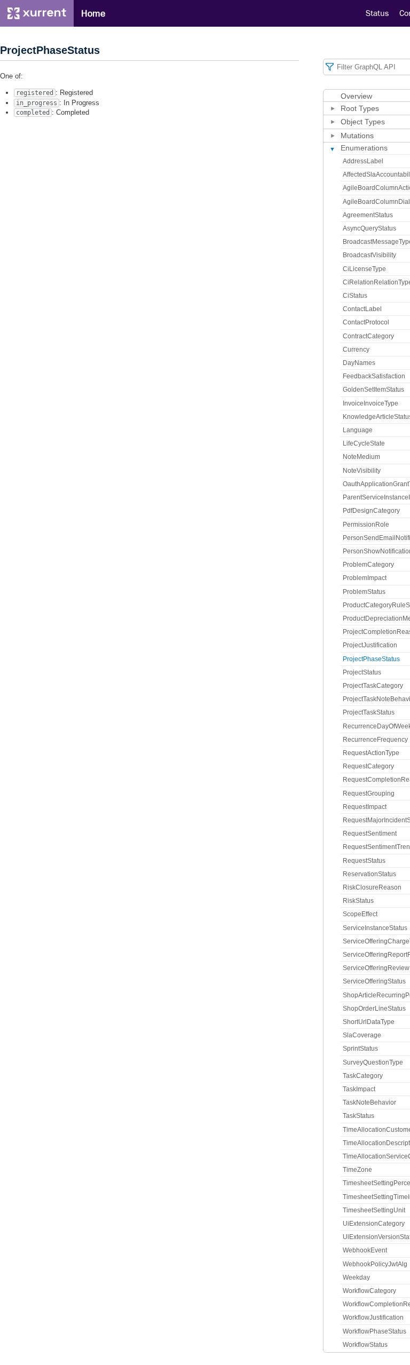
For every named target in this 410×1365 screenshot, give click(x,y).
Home (93, 13)
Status (377, 13)
